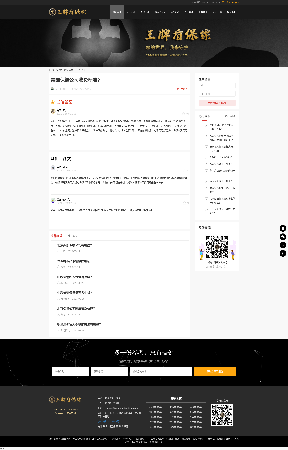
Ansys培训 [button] (128, 438)
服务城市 (226, 2)
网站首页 (117, 12)
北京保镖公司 (157, 406)
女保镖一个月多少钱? (221, 157)
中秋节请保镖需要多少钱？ (75, 292)
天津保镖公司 (197, 416)
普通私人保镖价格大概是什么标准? (222, 148)
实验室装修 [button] (198, 438)
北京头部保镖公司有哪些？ (75, 245)
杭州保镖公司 (177, 411)
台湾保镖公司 (157, 421)
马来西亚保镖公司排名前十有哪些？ (222, 200)
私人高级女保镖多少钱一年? (222, 172)
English (235, 2)
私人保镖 (123, 426)
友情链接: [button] (53, 438)
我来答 (184, 88)
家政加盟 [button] (116, 438)
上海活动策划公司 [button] (101, 438)
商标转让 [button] (210, 438)
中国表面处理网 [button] (156, 438)
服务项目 (145, 12)
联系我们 (231, 12)
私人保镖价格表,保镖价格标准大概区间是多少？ (222, 138)
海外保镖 (102, 426)
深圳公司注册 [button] (173, 438)
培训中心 (160, 12)
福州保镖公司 (197, 426)
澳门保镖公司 (177, 421)
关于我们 (131, 12)
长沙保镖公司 (157, 426)
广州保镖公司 (177, 416)
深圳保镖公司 (157, 411)
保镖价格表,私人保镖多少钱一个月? (222, 127)
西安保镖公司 (157, 416)
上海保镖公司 (177, 406)
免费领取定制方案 (217, 103)
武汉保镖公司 (197, 406)
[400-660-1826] (283, 253)
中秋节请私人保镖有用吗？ (75, 277)
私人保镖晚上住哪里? (221, 164)
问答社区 (217, 12)
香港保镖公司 (197, 421)
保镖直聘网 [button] (65, 438)
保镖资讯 (174, 12)
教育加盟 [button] (186, 438)
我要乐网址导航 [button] (224, 438)
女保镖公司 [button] (141, 438)
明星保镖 (113, 426)
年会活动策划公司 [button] (81, 438)
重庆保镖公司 (197, 411)
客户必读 (189, 12)
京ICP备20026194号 (108, 421)
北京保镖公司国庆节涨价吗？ (76, 308)
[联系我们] (283, 245)
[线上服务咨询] (283, 228)
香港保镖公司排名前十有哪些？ (222, 190)
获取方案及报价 (215, 371)
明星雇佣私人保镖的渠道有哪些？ (79, 324)
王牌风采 (203, 12)
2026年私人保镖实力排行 (74, 261)
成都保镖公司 (177, 426)
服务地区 (176, 398)
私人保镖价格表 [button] (139, 442)
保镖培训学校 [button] (156, 442)
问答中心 (80, 70)
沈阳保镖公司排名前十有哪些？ (222, 211)
